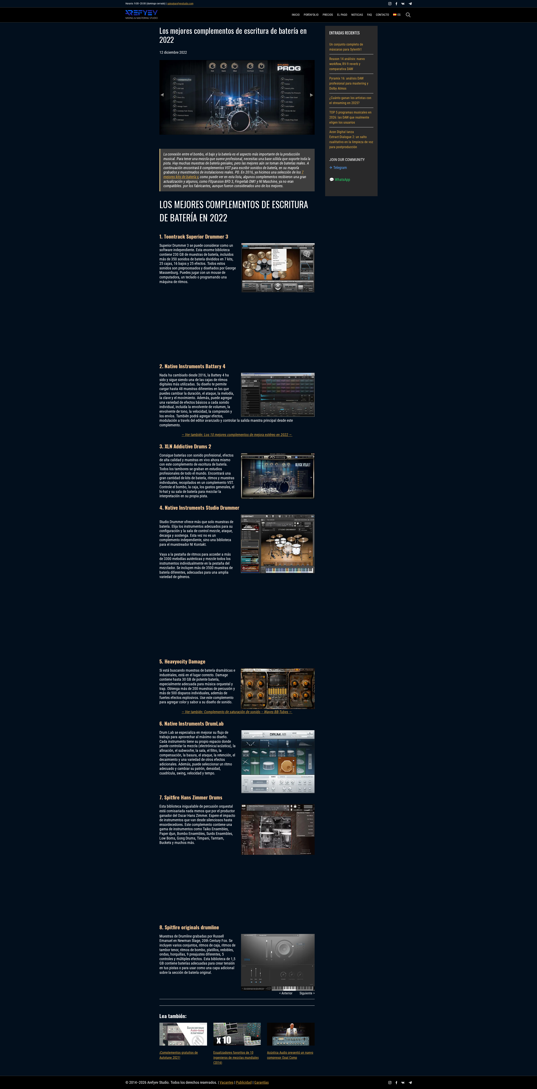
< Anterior (285, 993)
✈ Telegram (338, 167)
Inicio (296, 14)
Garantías (261, 1082)
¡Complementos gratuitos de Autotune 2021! (178, 1055)
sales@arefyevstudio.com (180, 3)
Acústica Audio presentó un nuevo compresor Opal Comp (290, 1055)
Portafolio (311, 14)
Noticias (357, 14)
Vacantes (226, 1082)
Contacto (382, 14)
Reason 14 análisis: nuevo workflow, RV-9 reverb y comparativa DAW (347, 64)
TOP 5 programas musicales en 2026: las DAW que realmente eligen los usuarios (350, 117)
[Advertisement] (237, 323)
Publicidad (244, 1082)
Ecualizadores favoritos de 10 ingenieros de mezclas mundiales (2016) (236, 1058)
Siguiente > (307, 993)
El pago (342, 14)
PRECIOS (328, 14)
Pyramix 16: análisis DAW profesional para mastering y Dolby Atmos (348, 83)
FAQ (369, 14)
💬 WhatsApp (339, 179)
